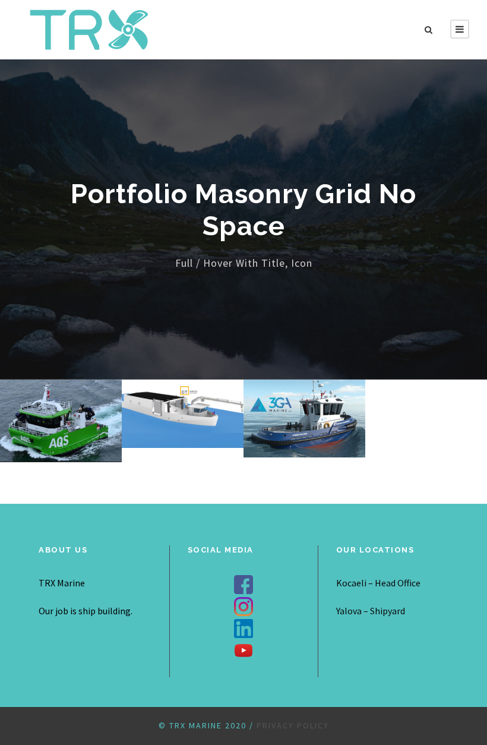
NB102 (182, 397)
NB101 (61, 404)
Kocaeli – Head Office (378, 583)
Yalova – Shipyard (370, 611)
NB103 (304, 401)
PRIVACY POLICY (293, 725)
